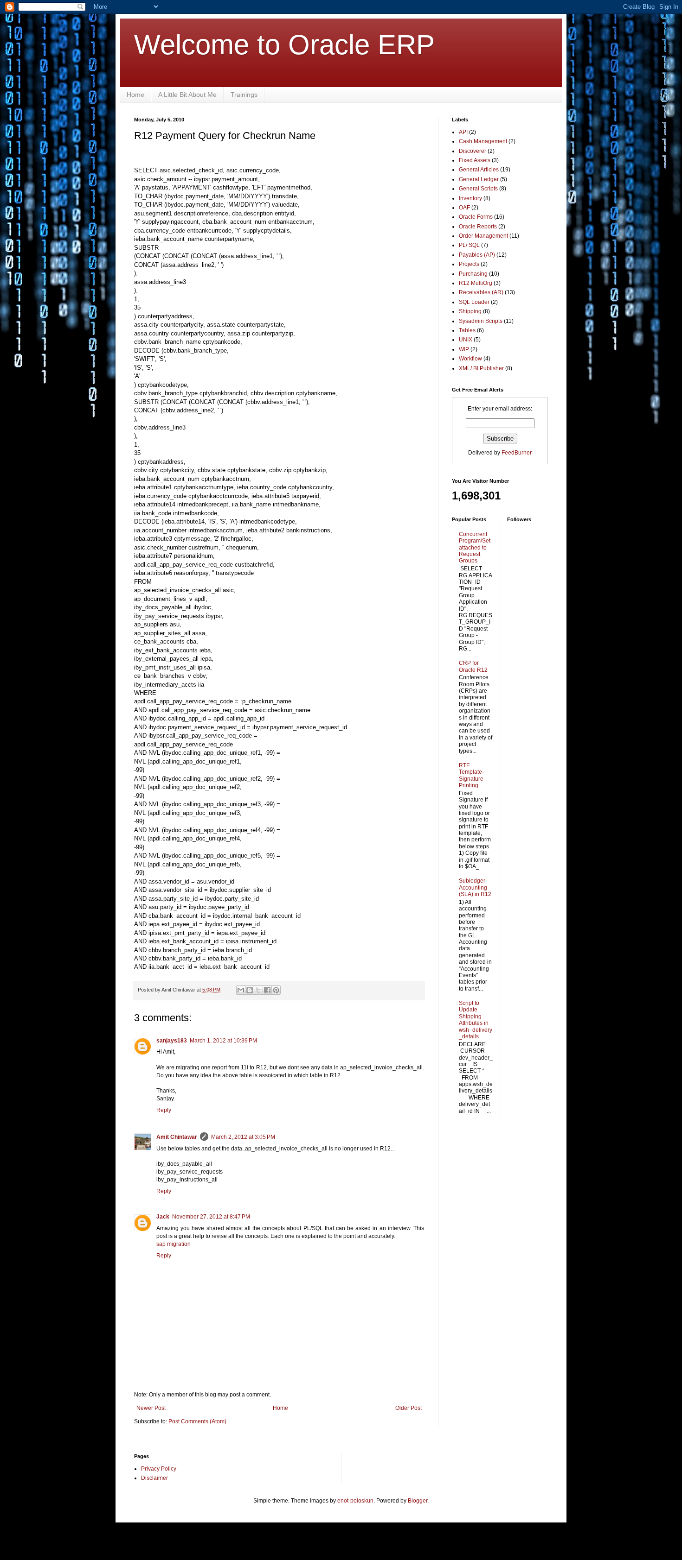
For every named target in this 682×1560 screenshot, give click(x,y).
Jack (162, 1216)
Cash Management (483, 141)
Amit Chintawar (176, 1137)
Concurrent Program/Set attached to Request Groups (474, 547)
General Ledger (479, 179)
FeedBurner (517, 452)
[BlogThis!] (249, 990)
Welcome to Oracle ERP (284, 44)
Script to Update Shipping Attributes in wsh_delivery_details (475, 1020)
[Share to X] (258, 990)
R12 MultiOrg (475, 283)
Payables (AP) (477, 255)
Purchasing (473, 274)
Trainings (244, 94)
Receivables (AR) (481, 292)
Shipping (470, 311)
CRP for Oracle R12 (473, 666)
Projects (469, 264)
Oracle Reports (478, 226)
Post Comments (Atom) (197, 1421)
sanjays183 (171, 1040)
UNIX (465, 339)
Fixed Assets (474, 160)
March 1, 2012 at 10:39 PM (223, 1040)
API (463, 132)
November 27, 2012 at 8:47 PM (211, 1216)
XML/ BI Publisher (481, 368)
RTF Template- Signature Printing (471, 775)
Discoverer (472, 151)
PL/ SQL (469, 245)
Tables (467, 330)
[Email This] (240, 990)
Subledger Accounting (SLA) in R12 (475, 887)
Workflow (470, 358)
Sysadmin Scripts (480, 321)
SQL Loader (474, 302)
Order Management (483, 236)
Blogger (417, 1500)
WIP (464, 349)
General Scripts (478, 188)
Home (135, 94)
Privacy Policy (158, 1468)
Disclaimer (154, 1478)
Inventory (470, 198)
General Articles (479, 169)
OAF (464, 207)
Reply (163, 1110)
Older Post (408, 1408)
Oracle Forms (476, 217)
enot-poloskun (355, 1500)
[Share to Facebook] (267, 990)
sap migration (173, 1244)
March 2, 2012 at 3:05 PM (243, 1137)
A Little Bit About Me (187, 94)
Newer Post (151, 1408)
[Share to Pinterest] (276, 990)
